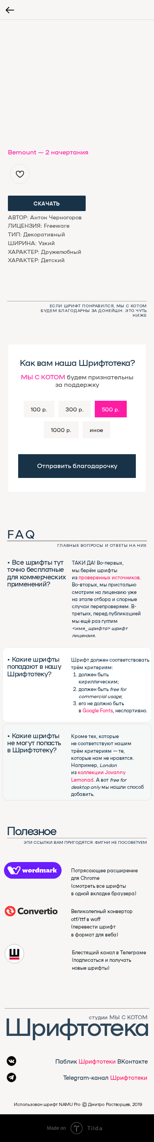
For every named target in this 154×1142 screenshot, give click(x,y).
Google (91, 710)
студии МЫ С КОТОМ (118, 1017)
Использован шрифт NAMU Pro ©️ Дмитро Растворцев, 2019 (78, 1104)
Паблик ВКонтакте (101, 1061)
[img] (31, 911)
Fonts (106, 710)
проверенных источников (109, 577)
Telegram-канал (105, 1077)
